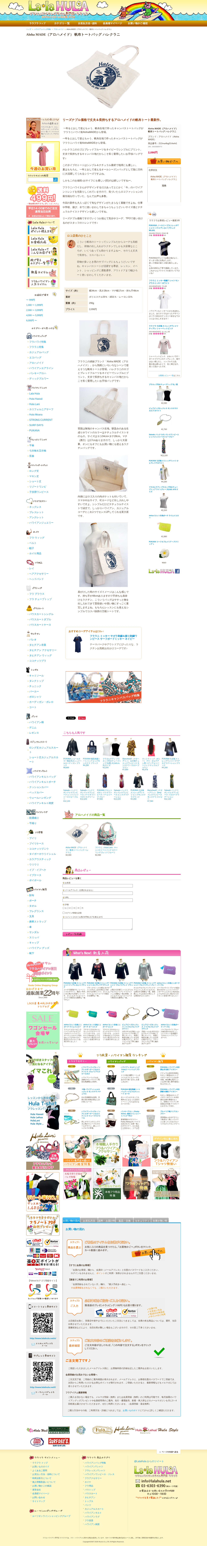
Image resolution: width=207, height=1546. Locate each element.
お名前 (67, 883)
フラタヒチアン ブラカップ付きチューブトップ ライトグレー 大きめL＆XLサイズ (163, 489)
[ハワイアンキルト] (36, 772)
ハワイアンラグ (92, 1516)
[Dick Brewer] (80, 1432)
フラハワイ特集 (37, 341)
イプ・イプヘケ (37, 870)
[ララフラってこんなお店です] (43, 254)
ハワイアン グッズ (39, 948)
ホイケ (88, 1482)
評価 (67, 904)
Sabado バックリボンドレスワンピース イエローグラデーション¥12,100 (171, 794)
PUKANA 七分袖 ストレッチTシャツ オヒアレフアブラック (98, 984)
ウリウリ (34, 864)
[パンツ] (36, 718)
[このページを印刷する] (154, 214)
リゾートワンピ (37, 486)
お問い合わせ (38, 1497)
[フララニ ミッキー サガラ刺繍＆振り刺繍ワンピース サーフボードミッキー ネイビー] (78, 651)
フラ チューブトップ (40, 599)
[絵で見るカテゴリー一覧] (43, 264)
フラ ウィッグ (36, 537)
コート (33, 707)
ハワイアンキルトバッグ (42, 776)
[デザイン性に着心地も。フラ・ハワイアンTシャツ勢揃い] (166, 1164)
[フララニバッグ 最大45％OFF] (43, 1168)
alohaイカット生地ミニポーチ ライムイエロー (73, 1025)
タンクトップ (36, 681)
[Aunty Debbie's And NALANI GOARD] (59, 1432)
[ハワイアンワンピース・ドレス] (36, 467)
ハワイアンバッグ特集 (95, 1463)
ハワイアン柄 (36, 722)
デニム (33, 727)
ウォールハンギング (40, 797)
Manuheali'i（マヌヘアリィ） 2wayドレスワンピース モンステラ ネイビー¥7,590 (154, 795)
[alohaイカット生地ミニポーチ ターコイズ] (92, 1022)
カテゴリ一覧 (62, 23)
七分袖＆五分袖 (37, 450)
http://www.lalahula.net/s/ (43, 1338)
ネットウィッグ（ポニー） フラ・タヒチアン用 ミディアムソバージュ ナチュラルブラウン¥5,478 (151, 764)
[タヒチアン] (36, 635)
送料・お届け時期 (106, 1220)
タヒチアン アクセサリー (43, 650)
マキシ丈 (34, 476)
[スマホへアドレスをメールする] (43, 1345)
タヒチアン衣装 (37, 645)
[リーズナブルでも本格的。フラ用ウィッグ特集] (136, 1197)
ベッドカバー (36, 792)
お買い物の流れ (71, 1220)
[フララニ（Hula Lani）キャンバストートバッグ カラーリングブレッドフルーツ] (107, 843)
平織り (33, 823)
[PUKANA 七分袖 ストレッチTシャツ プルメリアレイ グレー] (145, 980)
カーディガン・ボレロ (41, 702)
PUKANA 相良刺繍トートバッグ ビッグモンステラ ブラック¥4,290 (91, 762)
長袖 (31, 456)
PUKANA (34, 430)
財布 (31, 895)
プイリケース (36, 843)
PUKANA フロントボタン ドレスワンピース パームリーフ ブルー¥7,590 (104, 794)
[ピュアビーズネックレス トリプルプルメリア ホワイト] (131, 1022)
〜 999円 (30, 300)
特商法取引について (41, 1478)
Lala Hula (34, 393)
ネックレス (35, 507)
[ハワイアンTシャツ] (36, 389)
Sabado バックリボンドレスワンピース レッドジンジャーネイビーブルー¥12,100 (70, 795)
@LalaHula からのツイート (149, 1461)
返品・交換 (125, 1220)
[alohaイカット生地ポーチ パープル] (170, 1022)
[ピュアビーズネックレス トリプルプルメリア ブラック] (151, 1022)
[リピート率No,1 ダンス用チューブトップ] (43, 1209)
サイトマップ (38, 1501)
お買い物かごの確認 (41, 1486)
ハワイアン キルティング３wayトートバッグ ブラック (130, 1069)
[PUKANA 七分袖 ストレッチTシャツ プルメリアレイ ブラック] (121, 980)
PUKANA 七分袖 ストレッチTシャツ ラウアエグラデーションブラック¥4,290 (171, 763)
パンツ (88, 1505)
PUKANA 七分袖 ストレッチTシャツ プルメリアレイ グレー (145, 984)
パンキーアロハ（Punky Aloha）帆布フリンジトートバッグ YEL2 (131, 1113)
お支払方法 (89, 1220)
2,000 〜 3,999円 (34, 310)
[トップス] (36, 671)
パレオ (33, 639)
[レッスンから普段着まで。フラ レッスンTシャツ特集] (43, 1128)
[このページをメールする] (149, 213)
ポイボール (35, 880)
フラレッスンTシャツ (95, 1470)
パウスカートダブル (40, 619)
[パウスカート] (36, 610)
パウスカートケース (40, 624)
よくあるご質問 (39, 1470)
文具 (31, 916)
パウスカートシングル (41, 614)
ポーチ (33, 900)
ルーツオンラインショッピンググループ (51, 1516)
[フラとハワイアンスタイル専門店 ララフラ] (58, 16)
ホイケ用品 (35, 553)
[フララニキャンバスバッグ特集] (103, 701)
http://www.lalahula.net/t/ (43, 1387)
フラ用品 (89, 1486)
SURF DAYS (36, 425)
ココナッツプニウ (39, 848)
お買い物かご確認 (138, 23)
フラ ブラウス (36, 594)
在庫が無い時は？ (160, 1220)
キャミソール (36, 675)
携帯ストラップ (37, 921)
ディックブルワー (39, 378)
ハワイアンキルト (93, 1512)
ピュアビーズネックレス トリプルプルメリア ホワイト (130, 1026)
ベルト (33, 543)
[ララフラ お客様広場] (43, 243)
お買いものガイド (131, 1410)
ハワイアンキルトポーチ (42, 782)
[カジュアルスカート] (36, 743)
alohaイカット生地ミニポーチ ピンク (111, 1025)
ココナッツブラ (37, 660)
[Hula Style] (168, 1432)
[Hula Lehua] (146, 1432)
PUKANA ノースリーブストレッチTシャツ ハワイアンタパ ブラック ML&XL (164, 227)
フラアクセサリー (93, 1478)
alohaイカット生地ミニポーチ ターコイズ (92, 1025)
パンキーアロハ (37, 373)
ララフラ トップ (37, 23)
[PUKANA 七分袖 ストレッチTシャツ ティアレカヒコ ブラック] (75, 980)
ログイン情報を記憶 (73, 913)
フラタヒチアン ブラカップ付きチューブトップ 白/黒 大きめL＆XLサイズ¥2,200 (112, 763)
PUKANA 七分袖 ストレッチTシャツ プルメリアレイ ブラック (121, 985)
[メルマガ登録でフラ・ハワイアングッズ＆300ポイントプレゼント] (43, 980)
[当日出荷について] (43, 216)
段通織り (34, 818)
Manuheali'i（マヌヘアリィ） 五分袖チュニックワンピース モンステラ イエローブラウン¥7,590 (130, 764)
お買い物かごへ (164, 161)
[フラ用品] (36, 564)
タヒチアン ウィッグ (40, 655)
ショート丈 (35, 481)
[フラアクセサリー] (36, 503)
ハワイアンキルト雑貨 (41, 803)
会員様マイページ (112, 23)
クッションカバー (39, 787)
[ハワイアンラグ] (36, 814)
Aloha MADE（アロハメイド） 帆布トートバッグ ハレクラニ (77, 850)
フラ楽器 (89, 1520)
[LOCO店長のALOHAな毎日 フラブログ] (43, 1008)
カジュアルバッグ (39, 352)
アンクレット (36, 517)
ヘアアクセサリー (39, 573)
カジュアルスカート (94, 1509)
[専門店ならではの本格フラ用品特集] (107, 1197)
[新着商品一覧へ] (43, 275)
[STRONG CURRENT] (37, 1444)
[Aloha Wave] (37, 1432)
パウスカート (91, 1493)
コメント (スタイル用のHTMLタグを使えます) (84, 917)
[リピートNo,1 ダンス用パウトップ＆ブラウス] (136, 1164)
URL (67, 897)
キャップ (34, 942)
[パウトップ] (36, 590)
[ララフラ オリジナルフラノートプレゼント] (43, 1233)
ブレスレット (36, 512)
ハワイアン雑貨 (92, 1524)
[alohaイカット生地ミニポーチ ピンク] (112, 1022)
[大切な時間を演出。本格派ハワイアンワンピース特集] (166, 1197)
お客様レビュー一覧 (166, 375)
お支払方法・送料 (87, 23)
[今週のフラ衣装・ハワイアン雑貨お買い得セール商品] (42, 165)
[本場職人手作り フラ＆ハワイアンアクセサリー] (107, 1164)
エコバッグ (35, 357)
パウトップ (90, 1489)
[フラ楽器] (36, 834)
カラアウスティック (40, 859)
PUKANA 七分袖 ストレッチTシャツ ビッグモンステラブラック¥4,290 (138, 794)
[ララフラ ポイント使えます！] (43, 232)
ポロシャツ (35, 696)
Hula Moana (35, 414)
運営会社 (36, 1489)
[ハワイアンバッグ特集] (36, 338)
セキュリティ (142, 1220)
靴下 (31, 953)
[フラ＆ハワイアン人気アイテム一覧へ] (43, 285)
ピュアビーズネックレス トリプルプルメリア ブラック (150, 1026)
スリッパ (34, 937)
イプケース (35, 875)
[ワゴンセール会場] (43, 1048)
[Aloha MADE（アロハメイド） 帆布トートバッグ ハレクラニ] (77, 843)
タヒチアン (90, 1497)
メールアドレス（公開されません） (79, 890)
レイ (31, 568)
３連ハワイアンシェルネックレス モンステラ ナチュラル (91, 1091)
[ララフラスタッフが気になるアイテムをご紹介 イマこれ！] (43, 1088)
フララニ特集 (36, 347)
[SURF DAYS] (59, 1444)
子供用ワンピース (39, 492)
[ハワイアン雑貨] (36, 891)
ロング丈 (34, 471)
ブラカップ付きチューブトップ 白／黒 (163, 384)
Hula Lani (34, 404)
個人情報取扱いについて (44, 1482)
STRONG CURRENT (41, 420)
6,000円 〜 (31, 320)
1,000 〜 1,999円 (34, 305)
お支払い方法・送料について (46, 1474)
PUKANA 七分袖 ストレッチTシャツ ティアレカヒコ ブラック (75, 985)
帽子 (31, 548)
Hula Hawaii (36, 399)
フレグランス (36, 911)
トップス (89, 1501)
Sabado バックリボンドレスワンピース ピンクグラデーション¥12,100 (121, 794)
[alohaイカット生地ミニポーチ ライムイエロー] (73, 1022)
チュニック (35, 686)
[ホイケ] (36, 533)
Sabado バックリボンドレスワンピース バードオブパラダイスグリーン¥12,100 (87, 794)
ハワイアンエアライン (41, 368)
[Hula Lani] (124, 1432)
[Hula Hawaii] (102, 1432)
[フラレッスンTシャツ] (36, 441)
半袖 (31, 445)
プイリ (33, 838)
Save (83, 718)
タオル (33, 906)
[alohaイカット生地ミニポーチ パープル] (168, 980)
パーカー (34, 691)
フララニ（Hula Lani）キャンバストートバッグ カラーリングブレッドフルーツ (106, 850)
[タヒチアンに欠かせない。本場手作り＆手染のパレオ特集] (77, 1197)
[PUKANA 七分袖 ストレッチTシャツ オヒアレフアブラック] (98, 980)
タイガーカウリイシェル (42, 854)
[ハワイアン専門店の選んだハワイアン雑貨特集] (77, 1164)
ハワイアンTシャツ (94, 1466)
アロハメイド (36, 363)
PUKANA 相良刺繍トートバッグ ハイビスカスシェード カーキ (130, 1091)
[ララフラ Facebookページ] (164, 572)
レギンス (34, 733)
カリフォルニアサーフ (41, 409)
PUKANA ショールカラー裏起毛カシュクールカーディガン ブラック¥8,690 (72, 763)
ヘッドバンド (36, 579)
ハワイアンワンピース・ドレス (99, 1474)
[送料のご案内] (43, 204)
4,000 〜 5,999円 (34, 315)
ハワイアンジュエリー (41, 522)
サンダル (34, 932)
